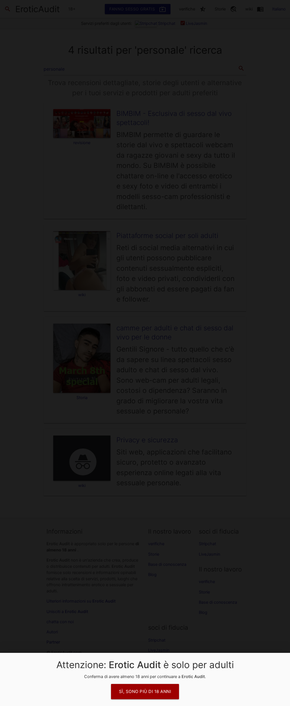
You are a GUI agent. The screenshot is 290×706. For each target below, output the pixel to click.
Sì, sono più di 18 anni (145, 691)
